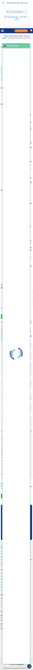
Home (6, 36)
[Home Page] (16, 5)
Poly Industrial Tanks (16, 36)
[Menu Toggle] (2, 30)
